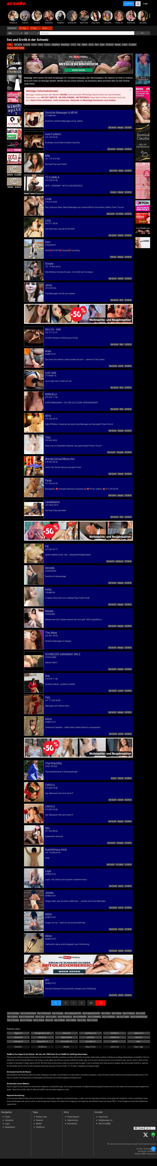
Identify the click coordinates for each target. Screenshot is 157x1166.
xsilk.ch (114, 1041)
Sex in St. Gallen (123, 1017)
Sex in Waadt (59, 1020)
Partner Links (41, 1117)
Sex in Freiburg (129, 1013)
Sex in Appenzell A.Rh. (91, 1013)
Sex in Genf (140, 1013)
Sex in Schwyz (13, 1020)
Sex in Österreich (44, 1013)
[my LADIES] (142, 242)
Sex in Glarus (12, 1017)
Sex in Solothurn (108, 1017)
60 (91, 1003)
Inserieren (9, 1120)
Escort (34, 44)
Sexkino (39, 1120)
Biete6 (66, 1047)
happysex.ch (42, 1041)
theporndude (66, 1037)
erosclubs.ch (66, 1041)
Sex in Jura (39, 1017)
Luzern (124, 44)
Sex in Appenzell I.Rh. (73, 1013)
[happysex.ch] (14, 146)
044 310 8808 (104, 1123)
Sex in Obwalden (94, 1017)
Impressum (103, 1117)
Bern (97, 44)
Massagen (65, 44)
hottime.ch (114, 1037)
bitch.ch (138, 1037)
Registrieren (10, 1127)
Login (7, 1123)
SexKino (18, 1047)
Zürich (91, 44)
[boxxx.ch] (14, 109)
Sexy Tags (138, 1047)
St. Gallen (132, 44)
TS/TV (73, 44)
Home (7, 1117)
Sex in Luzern (51, 1017)
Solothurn (109, 44)
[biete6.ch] (142, 104)
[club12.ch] (142, 180)
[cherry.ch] (14, 97)
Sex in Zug (81, 1020)
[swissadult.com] (142, 230)
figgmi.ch (18, 1033)
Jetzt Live (114, 1047)
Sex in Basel (116, 1013)
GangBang (56, 44)
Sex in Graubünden (26, 1017)
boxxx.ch (18, 1037)
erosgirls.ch (90, 1041)
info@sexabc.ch (105, 1120)
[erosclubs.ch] (14, 170)
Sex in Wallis (71, 1020)
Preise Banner (73, 1117)
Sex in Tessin (38, 1020)
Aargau (118, 44)
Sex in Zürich (92, 1020)
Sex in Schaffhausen (139, 1017)
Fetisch (47, 44)
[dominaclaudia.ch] (142, 142)
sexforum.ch (90, 1033)
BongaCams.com (42, 1033)
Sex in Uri (49, 1020)
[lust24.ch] (14, 133)
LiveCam (128, 3)
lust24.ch (114, 1033)
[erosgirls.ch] (14, 182)
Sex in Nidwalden (79, 1017)
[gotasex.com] (14, 158)
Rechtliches (72, 1123)
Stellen (84, 44)
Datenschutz (72, 1120)
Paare (40, 44)
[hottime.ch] (142, 218)
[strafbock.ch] (14, 72)
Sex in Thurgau (26, 1020)
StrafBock (42, 1047)
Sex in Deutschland (28, 1013)
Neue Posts (90, 1047)
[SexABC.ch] (16, 3)
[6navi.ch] (14, 121)
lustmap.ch (18, 1041)
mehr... (138, 1041)
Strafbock (40, 1127)
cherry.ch (66, 1033)
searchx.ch (138, 1033)
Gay (78, 44)
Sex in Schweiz (13, 1013)
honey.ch (42, 1037)
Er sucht (26, 44)
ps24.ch (90, 1037)
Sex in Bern (105, 1013)
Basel (102, 44)
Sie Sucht (18, 44)
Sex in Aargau (57, 1013)
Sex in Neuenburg (65, 1017)
